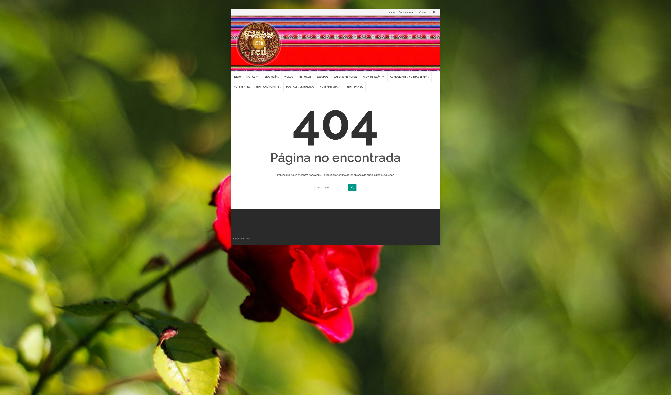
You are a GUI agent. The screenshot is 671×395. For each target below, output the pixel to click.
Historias (304, 76)
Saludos (322, 76)
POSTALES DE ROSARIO (300, 86)
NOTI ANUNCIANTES (268, 86)
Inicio (391, 12)
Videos (288, 76)
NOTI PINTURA (329, 86)
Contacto (424, 12)
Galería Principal (345, 76)
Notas (250, 76)
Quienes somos (407, 12)
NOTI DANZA (355, 86)
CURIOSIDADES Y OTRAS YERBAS (409, 76)
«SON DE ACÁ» (372, 76)
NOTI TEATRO (242, 86)
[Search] (352, 187)
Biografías (272, 76)
